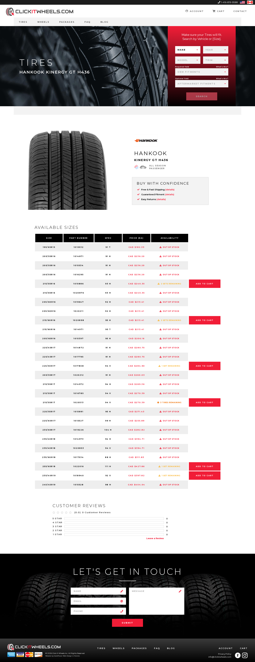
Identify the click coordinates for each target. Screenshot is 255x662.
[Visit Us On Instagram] (245, 655)
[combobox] (187, 49)
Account (196, 11)
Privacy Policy (224, 654)
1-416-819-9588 (229, 2)
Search (202, 96)
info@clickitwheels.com (219, 657)
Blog (104, 22)
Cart (220, 11)
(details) (169, 189)
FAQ (87, 22)
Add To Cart (205, 284)
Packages (67, 22)
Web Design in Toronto (71, 656)
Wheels (43, 22)
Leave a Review (155, 538)
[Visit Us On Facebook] (238, 655)
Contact (240, 11)
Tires (23, 22)
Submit (127, 622)
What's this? (222, 67)
